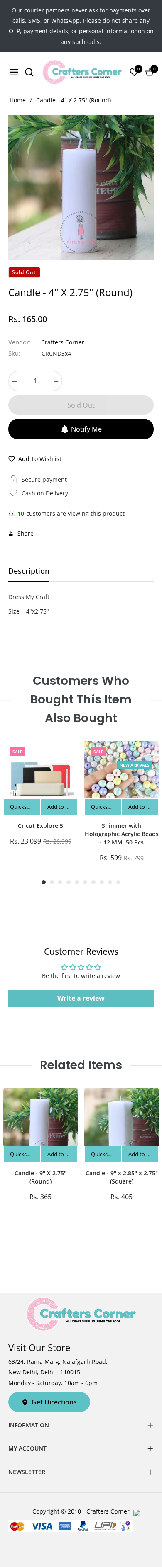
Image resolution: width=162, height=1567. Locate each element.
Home (18, 100)
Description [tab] (28, 571)
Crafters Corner (62, 342)
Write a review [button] (81, 998)
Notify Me (86, 429)
